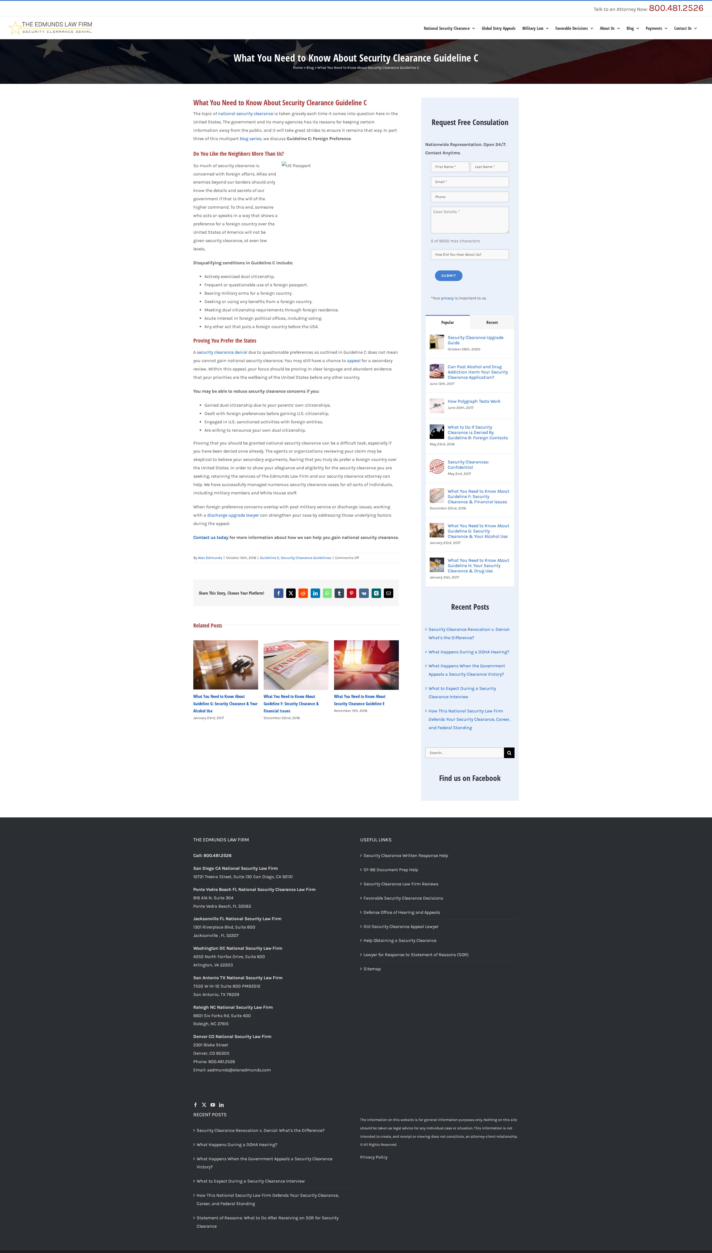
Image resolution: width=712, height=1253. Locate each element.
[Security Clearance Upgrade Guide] (437, 338)
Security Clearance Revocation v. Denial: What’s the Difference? (261, 1130)
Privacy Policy (373, 1157)
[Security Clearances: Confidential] (437, 463)
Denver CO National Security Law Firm (232, 1036)
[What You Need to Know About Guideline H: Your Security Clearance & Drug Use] (437, 561)
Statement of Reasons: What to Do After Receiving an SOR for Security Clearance (267, 1222)
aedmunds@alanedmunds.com (239, 1070)
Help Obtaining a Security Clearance (400, 940)
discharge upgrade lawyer (233, 515)
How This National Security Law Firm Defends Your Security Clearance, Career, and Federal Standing (469, 719)
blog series (250, 138)
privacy (447, 298)
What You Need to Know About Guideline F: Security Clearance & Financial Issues (220, 703)
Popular (447, 322)
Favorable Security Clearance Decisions (403, 898)
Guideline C (269, 558)
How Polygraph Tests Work (474, 401)
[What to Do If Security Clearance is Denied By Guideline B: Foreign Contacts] (437, 428)
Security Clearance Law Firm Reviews (401, 883)
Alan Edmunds (210, 558)
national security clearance (245, 113)
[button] (197, 680)
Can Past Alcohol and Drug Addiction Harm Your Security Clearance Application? (478, 372)
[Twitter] (204, 1105)
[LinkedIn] (221, 1105)
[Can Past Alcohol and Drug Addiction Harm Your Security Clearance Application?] (437, 368)
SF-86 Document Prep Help (391, 869)
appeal (353, 360)
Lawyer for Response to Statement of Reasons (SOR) (416, 954)
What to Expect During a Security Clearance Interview (251, 1181)
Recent (492, 322)
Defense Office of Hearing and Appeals (402, 912)
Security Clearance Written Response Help (406, 855)
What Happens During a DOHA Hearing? (469, 651)
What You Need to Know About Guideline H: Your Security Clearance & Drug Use (478, 565)
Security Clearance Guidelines (306, 558)
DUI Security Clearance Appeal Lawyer (401, 926)
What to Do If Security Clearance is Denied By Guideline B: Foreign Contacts (478, 432)
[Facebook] (195, 1105)
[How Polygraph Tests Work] (437, 402)
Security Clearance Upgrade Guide (475, 340)
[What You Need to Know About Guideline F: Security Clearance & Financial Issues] (437, 492)
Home (298, 67)
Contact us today (210, 537)
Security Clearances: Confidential (468, 464)
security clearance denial (222, 352)
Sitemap (372, 968)
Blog (310, 67)
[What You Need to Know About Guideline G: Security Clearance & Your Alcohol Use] (437, 527)
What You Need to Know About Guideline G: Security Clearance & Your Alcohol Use (478, 531)
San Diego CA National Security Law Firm (235, 868)
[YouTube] (213, 1105)
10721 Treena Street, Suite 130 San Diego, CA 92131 (243, 876)
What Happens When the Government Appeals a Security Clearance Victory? (264, 1162)
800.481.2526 (676, 8)
